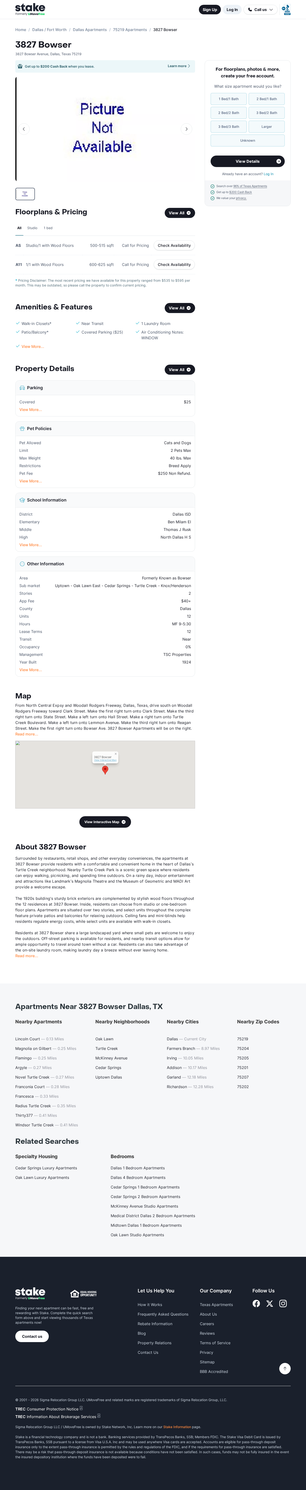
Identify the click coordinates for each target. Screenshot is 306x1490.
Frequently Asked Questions (163, 1314)
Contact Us (148, 1352)
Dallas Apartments (90, 29)
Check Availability (174, 245)
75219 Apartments (130, 29)
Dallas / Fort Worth (49, 29)
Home (20, 29)
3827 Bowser (43, 45)
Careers (207, 1323)
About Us (208, 1314)
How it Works (150, 1304)
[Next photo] (186, 129)
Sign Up (210, 9)
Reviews (207, 1333)
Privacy (206, 1352)
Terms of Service (215, 1342)
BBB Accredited (214, 1371)
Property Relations (154, 1342)
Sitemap (207, 1362)
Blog (142, 1333)
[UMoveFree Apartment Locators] (30, 1293)
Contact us (32, 1336)
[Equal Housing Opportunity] (83, 1293)
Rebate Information (155, 1323)
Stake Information (177, 1427)
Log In (232, 9)
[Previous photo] (24, 129)
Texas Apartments (216, 1304)
